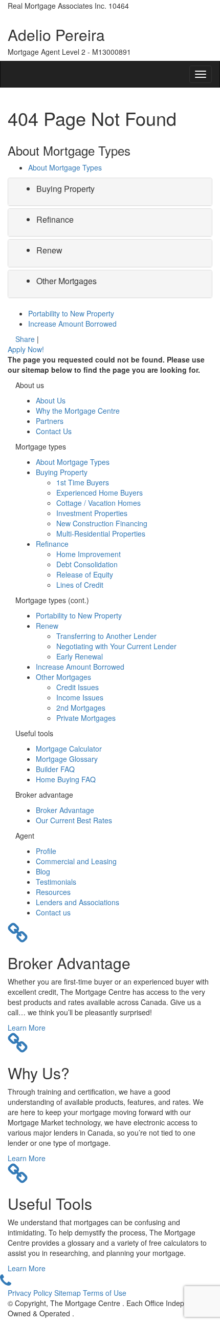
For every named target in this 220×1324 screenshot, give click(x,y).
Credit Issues (77, 687)
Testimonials (56, 882)
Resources (53, 892)
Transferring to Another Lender (106, 636)
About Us (50, 400)
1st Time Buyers (82, 482)
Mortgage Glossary (67, 759)
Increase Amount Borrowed (72, 323)
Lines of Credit (79, 585)
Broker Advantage (65, 810)
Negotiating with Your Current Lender (116, 646)
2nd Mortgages (80, 707)
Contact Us (54, 431)
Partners (49, 421)
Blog (43, 871)
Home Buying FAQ (66, 779)
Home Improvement (88, 554)
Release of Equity (84, 574)
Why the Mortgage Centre (78, 410)
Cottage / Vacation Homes (98, 503)
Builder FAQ (55, 769)
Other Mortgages (66, 281)
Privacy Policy (31, 1293)
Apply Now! (26, 349)
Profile (46, 851)
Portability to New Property (71, 313)
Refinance (55, 219)
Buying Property (65, 189)
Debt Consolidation (87, 564)
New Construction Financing (101, 523)
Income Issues (79, 697)
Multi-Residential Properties (100, 533)
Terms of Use (104, 1293)
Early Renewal (79, 656)
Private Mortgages (86, 718)
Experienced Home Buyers (99, 492)
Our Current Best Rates (74, 820)
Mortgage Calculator (69, 748)
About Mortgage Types (65, 167)
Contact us (53, 912)
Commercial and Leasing (76, 861)
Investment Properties (91, 513)
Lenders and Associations (77, 902)
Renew (49, 250)
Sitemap (68, 1293)
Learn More (27, 1027)
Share (25, 339)
